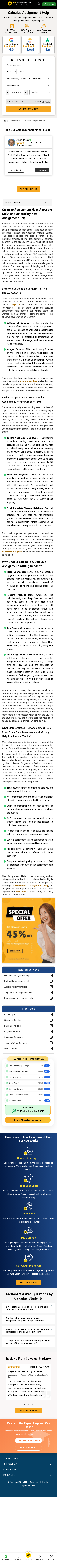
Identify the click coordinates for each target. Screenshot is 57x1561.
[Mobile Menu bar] (4, 4)
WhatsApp (50, 4)
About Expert (16, 170)
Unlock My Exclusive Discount (28, 1120)
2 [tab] (28, 1404)
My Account (40, 1559)
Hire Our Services (28, 1282)
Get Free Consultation (28, 1440)
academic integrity (12, 551)
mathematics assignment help (30, 885)
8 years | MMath (25, 145)
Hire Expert (42, 170)
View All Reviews (28, 1410)
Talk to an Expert (28, 1447)
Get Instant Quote (29, 108)
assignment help (29, 381)
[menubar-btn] (45, 202)
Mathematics (15, 121)
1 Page (8, 96)
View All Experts (28, 189)
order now (21, 891)
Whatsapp (5, 1559)
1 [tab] (24, 1404)
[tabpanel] (28, 1382)
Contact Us (17, 1559)
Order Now (28, 1559)
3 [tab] (32, 1404)
